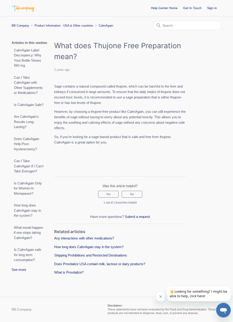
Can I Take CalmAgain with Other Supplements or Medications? (28, 85)
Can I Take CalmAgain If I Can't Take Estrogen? (28, 166)
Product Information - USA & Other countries (64, 25)
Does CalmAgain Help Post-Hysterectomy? (26, 144)
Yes (108, 194)
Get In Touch (192, 8)
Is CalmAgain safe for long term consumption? (27, 255)
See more (19, 270)
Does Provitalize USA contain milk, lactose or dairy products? (99, 264)
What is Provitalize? (69, 272)
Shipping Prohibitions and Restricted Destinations (90, 255)
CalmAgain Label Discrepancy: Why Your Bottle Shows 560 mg (27, 58)
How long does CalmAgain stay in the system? (27, 210)
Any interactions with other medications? (84, 238)
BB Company (20, 25)
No (132, 194)
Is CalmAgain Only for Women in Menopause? (28, 188)
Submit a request (137, 217)
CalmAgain (106, 25)
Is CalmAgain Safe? (28, 105)
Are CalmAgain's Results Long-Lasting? (26, 122)
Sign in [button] (212, 8)
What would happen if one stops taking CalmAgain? (28, 233)
